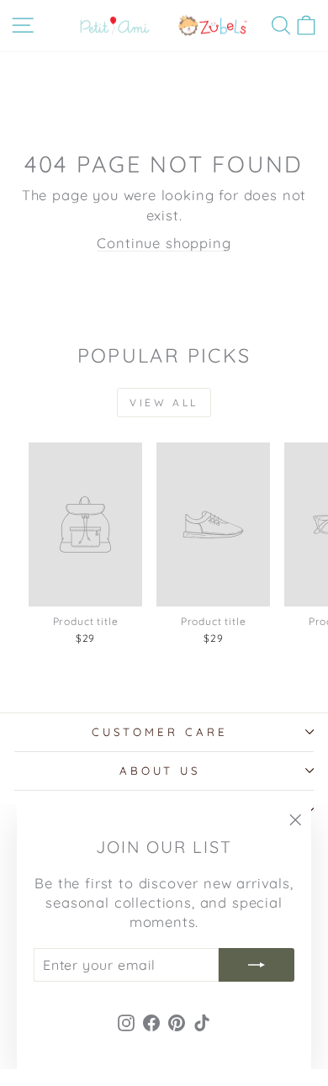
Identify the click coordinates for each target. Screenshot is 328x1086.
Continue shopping (163, 243)
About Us (160, 770)
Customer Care (160, 732)
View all (164, 402)
